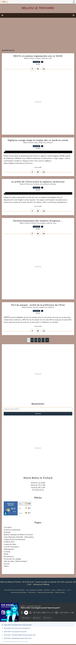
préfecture (51, 307)
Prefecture (45, 58)
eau (32, 184)
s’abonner (27, 617)
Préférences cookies (60, 592)
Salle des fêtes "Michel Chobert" (16, 561)
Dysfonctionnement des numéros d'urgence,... (38, 221)
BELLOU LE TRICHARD (38, 8)
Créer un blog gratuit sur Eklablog (34, 590)
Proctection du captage (12, 559)
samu (54, 223)
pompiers (43, 223)
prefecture (50, 142)
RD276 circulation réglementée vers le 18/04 (38, 56)
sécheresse (53, 184)
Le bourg (7, 552)
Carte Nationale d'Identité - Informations (19, 537)
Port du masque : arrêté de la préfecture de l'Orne (38, 305)
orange (40, 142)
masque (41, 307)
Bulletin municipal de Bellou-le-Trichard (18, 535)
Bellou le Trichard (29, 58)
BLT (13, 590)
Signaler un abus (61, 590)
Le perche (35, 307)
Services (7, 564)
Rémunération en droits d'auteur (19, 592)
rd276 (50, 58)
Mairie (6, 554)
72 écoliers (8, 527)
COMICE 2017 (9, 542)
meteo (36, 142)
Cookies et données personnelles (45, 592)
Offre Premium (32, 592)
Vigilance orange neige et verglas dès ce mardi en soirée (38, 140)
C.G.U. (68, 590)
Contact (53, 590)
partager (37, 617)
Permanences (9, 556)
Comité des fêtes (10, 544)
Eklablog (46, 584)
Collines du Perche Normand (14, 539)
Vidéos (6, 566)
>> (47, 340)
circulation (38, 58)
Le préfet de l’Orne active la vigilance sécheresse (38, 182)
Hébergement (9, 549)
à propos (48, 617)
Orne (38, 223)
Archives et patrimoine (12, 530)
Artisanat (7, 532)
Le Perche (36, 184)
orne (44, 142)
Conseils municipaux (11, 547)
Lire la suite (38, 167)
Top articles (47, 590)
